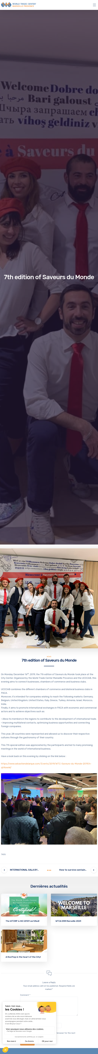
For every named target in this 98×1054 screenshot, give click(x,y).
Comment (25, 995)
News (49, 657)
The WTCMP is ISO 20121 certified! (22, 921)
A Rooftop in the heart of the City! (23, 957)
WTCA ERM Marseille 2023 (68, 921)
